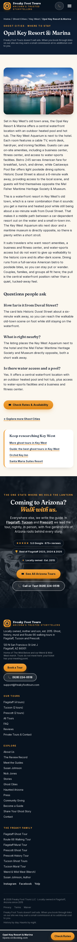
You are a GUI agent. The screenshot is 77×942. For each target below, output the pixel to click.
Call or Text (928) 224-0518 (38, 586)
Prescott (46, 522)
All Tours (9, 718)
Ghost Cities (20, 18)
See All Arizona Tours (38, 574)
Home (7, 18)
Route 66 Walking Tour (17, 839)
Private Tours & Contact (18, 734)
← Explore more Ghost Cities (22, 418)
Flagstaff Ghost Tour (15, 834)
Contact (8, 816)
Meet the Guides (13, 762)
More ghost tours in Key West (28, 442)
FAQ (6, 723)
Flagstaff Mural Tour (15, 844)
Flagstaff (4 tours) (14, 702)
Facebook (25, 883)
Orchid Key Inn (18, 455)
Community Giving (14, 800)
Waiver (27, 907)
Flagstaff (13, 522)
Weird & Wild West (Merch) (20, 871)
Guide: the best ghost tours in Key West (34, 448)
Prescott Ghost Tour (15, 850)
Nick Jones (10, 773)
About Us (9, 751)
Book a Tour (15, 667)
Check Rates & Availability (28, 404)
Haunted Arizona (13, 789)
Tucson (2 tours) (13, 707)
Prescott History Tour (16, 855)
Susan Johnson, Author (17, 877)
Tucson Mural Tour (15, 866)
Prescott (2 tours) (14, 712)
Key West (34, 18)
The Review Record (15, 757)
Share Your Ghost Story (17, 811)
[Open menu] (69, 6)
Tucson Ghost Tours (15, 861)
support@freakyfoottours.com (21, 684)
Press (7, 795)
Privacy (7, 907)
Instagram (10, 883)
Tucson (27, 522)
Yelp (37, 883)
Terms (17, 907)
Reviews (9, 729)
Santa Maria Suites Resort (26, 461)
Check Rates (62, 936)
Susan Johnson (13, 768)
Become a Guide (13, 805)
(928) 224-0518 (20, 677)
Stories (8, 778)
